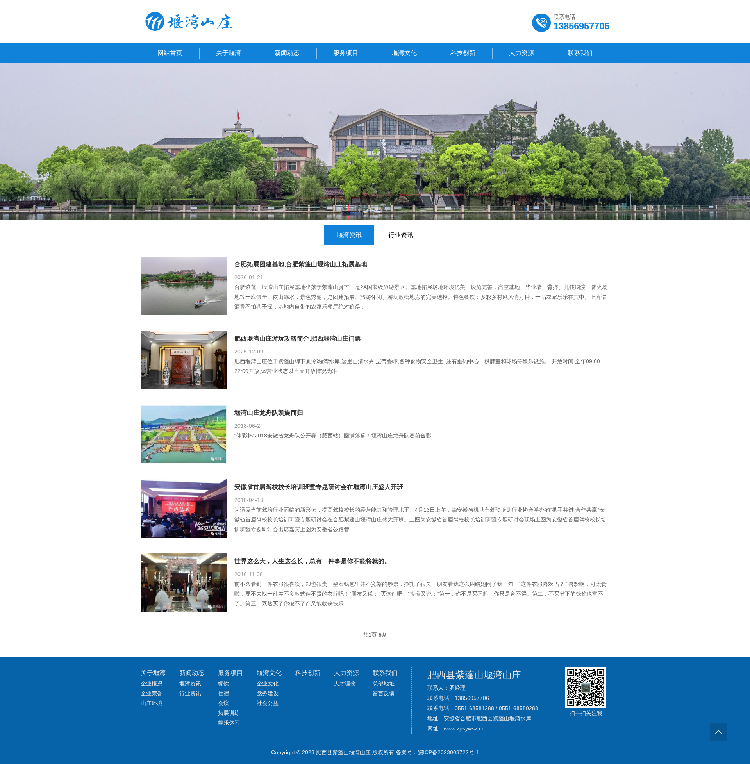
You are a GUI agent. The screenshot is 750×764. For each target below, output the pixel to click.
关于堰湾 (228, 53)
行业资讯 (400, 235)
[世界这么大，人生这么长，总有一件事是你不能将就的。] (184, 609)
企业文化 (268, 683)
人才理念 (345, 683)
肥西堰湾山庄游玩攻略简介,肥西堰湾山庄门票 (297, 338)
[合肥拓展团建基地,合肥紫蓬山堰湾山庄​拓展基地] (184, 312)
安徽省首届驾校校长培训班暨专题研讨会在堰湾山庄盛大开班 (318, 487)
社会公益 (268, 703)
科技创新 (462, 53)
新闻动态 (287, 53)
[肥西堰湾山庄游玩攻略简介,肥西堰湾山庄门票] (184, 386)
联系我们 (580, 53)
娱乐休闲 (229, 722)
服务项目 (345, 53)
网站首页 (169, 53)
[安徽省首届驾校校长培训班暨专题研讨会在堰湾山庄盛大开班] (184, 535)
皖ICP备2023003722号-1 (448, 752)
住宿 (223, 693)
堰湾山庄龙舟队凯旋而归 (268, 412)
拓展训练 (229, 713)
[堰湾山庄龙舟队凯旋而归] (184, 460)
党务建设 (268, 693)
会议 (223, 703)
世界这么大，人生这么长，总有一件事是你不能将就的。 (312, 561)
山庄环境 (151, 703)
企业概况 (151, 683)
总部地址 (384, 683)
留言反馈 (384, 693)
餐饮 (223, 683)
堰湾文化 (404, 53)
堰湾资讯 (349, 235)
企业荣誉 (151, 693)
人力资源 (521, 53)
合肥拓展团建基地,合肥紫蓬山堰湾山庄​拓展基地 (300, 264)
